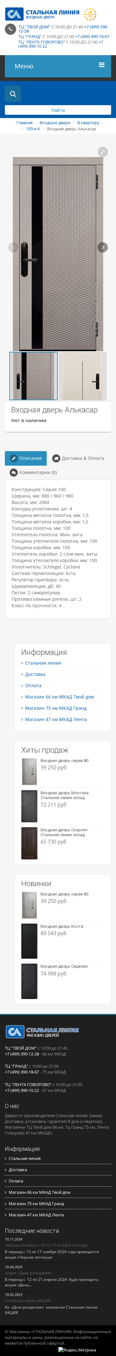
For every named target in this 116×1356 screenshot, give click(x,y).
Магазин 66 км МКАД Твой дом (59, 697)
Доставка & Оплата (83, 458)
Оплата (33, 685)
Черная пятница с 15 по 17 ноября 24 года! (46, 1245)
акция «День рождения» (28, 1273)
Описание (30, 458)
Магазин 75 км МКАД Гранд (56, 708)
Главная (24, 122)
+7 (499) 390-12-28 (22, 1054)
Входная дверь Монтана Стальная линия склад (65, 795)
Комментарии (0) (38, 472)
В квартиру (88, 122)
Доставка (35, 674)
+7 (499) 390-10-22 (22, 1090)
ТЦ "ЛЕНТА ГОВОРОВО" (41, 42)
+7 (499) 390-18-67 (92, 36)
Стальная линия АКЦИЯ (28, 1300)
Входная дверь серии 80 (64, 760)
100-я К (33, 129)
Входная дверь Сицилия (64, 966)
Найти (58, 110)
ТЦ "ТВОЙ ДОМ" (34, 27)
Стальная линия (43, 663)
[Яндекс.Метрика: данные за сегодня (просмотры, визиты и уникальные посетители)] (77, 1350)
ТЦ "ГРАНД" (30, 36)
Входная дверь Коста (62, 926)
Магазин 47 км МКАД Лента (56, 719)
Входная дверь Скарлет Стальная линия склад (64, 832)
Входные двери (55, 122)
